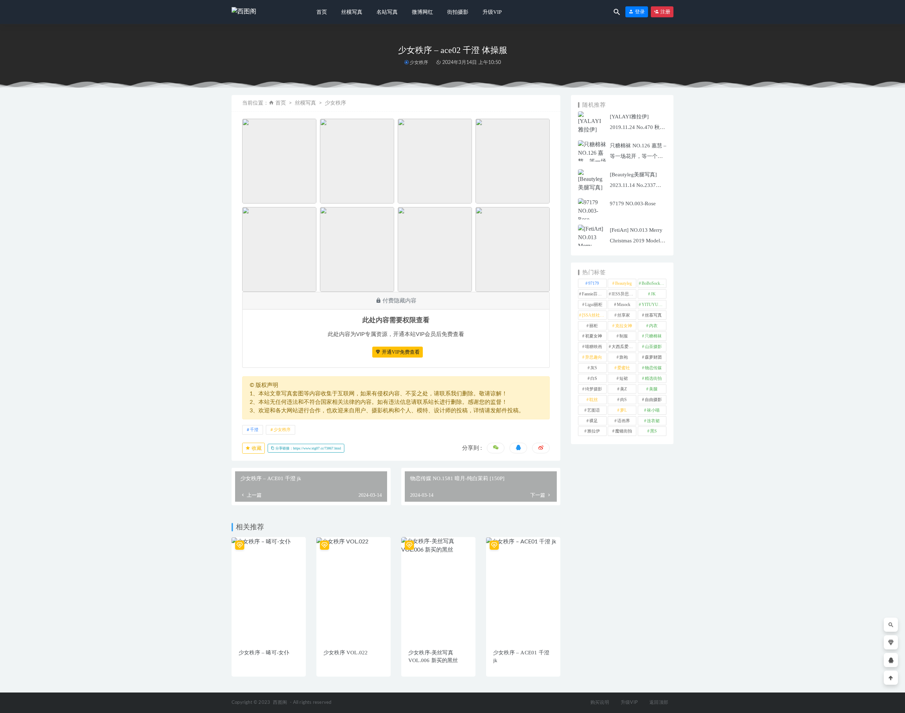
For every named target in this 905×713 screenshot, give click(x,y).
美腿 (653, 389)
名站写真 (387, 12)
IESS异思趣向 (624, 293)
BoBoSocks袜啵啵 (654, 283)
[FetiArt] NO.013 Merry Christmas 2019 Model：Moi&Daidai (637, 240)
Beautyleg (623, 283)
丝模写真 (351, 12)
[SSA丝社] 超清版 (594, 315)
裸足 (593, 420)
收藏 (256, 448)
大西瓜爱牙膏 (624, 346)
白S (593, 378)
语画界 (623, 420)
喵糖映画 (593, 346)
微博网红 (422, 12)
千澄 (254, 430)
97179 (593, 283)
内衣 (653, 325)
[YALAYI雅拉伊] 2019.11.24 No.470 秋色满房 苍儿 (637, 127)
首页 (321, 12)
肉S (623, 399)
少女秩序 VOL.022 (345, 652)
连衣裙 (653, 420)
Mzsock (623, 304)
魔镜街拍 (623, 431)
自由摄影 (653, 399)
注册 (664, 11)
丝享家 (623, 315)
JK (653, 293)
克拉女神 (623, 325)
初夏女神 (593, 336)
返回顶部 (658, 702)
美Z (623, 389)
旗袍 (623, 357)
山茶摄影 (653, 346)
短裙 (623, 378)
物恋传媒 (653, 367)
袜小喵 (653, 410)
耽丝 (593, 399)
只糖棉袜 (653, 336)
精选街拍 (653, 378)
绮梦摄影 (593, 389)
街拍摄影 (457, 12)
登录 (639, 11)
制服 (623, 336)
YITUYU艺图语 (654, 304)
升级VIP (492, 12)
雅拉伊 (593, 431)
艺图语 (593, 410)
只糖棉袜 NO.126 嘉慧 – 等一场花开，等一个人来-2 (638, 156)
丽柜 (593, 325)
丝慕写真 (653, 315)
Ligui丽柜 (593, 304)
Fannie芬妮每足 (594, 293)
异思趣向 (593, 357)
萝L (623, 410)
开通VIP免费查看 (400, 352)
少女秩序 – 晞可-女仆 (264, 652)
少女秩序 (419, 62)
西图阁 (280, 702)
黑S (653, 431)
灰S (593, 367)
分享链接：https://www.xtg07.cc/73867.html (307, 448)
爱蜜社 (623, 367)
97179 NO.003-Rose (633, 203)
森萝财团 (653, 357)
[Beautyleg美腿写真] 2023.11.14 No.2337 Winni (633, 185)
